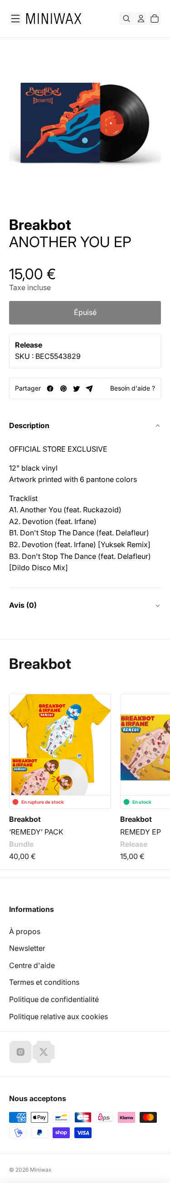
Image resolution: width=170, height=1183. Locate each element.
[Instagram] (20, 1051)
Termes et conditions (44, 982)
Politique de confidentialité (54, 999)
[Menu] (15, 18)
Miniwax (41, 1169)
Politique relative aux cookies (58, 1016)
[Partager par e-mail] (89, 388)
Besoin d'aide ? (132, 388)
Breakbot (40, 225)
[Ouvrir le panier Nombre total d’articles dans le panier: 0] (154, 18)
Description (29, 425)
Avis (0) (23, 605)
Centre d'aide (32, 965)
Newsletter (27, 948)
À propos (24, 931)
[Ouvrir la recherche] (126, 18)
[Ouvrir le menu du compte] (141, 18)
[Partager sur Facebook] (50, 388)
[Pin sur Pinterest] (63, 388)
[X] (43, 1051)
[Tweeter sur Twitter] (76, 388)
